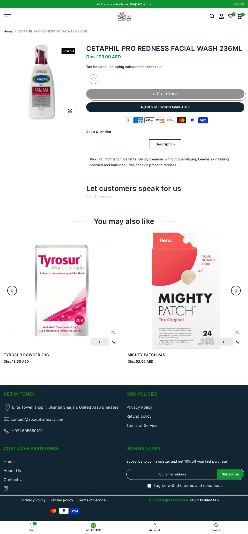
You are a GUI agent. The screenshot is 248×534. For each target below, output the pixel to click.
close (10, 4)
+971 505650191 (27, 430)
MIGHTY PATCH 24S (146, 355)
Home (8, 31)
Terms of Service (141, 425)
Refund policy (139, 416)
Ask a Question (98, 132)
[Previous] (12, 290)
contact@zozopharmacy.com (37, 419)
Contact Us (14, 479)
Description (165, 144)
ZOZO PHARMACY (205, 500)
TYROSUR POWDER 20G (26, 355)
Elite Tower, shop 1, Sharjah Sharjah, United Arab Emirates (65, 407)
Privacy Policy (139, 407)
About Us (12, 470)
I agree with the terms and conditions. (188, 485)
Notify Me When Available (165, 107)
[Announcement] (124, 4)
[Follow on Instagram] (6, 488)
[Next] (236, 290)
